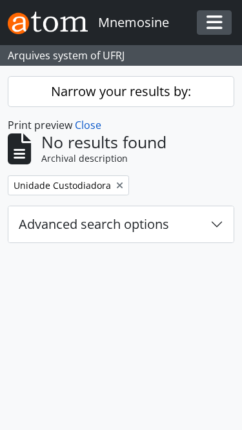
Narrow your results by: (121, 91)
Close (88, 125)
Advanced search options (94, 224)
